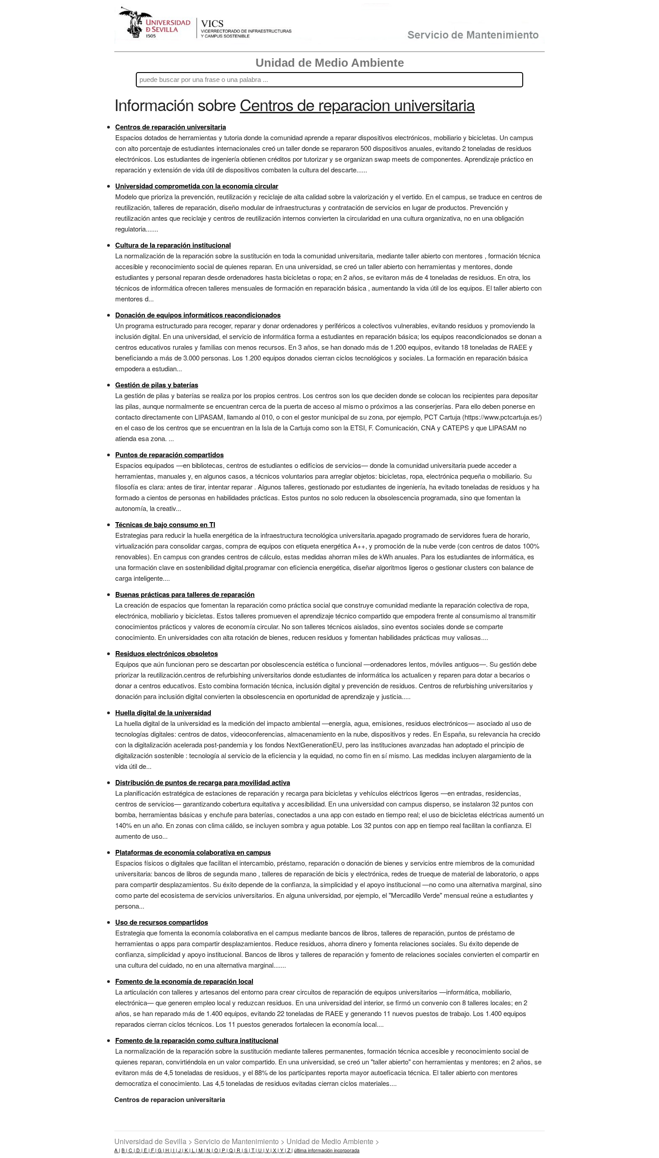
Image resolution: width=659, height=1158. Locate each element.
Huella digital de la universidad (163, 712)
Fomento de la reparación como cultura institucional (196, 1040)
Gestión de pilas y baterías (156, 385)
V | (268, 1150)
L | (194, 1150)
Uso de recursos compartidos (161, 922)
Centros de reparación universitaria (170, 127)
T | (253, 1150)
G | (160, 1150)
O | (217, 1150)
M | (201, 1150)
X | (275, 1150)
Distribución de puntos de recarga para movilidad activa (202, 782)
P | (224, 1150)
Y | (282, 1150)
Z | (289, 1150)
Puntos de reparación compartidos (169, 454)
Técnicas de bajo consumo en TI (165, 524)
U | (260, 1150)
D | (139, 1150)
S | (246, 1150)
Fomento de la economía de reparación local (184, 981)
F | (153, 1150)
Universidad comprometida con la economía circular (196, 186)
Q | (231, 1150)
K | (187, 1150)
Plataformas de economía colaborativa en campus (193, 852)
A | (117, 1150)
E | (146, 1150)
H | (168, 1150)
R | (239, 1150)
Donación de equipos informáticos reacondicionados (198, 315)
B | (124, 1150)
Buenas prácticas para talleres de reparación (185, 594)
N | (209, 1150)
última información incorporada (327, 1150)
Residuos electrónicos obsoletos (166, 653)
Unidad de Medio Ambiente (330, 62)
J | (180, 1150)
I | (174, 1150)
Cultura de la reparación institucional (173, 245)
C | (131, 1150)
